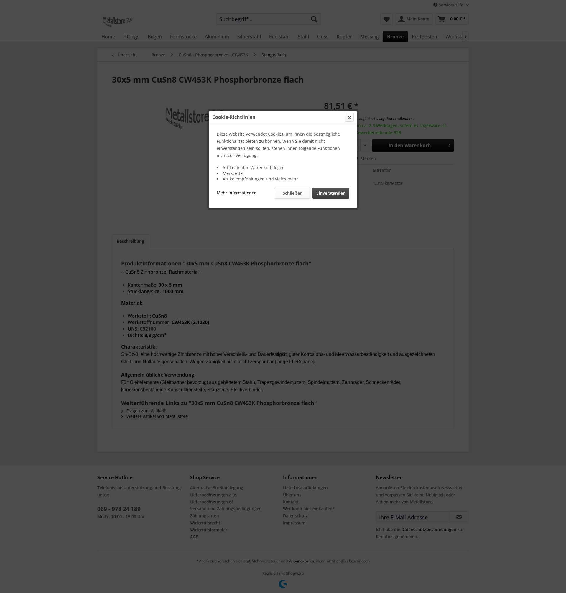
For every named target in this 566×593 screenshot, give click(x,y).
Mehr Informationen (237, 193)
